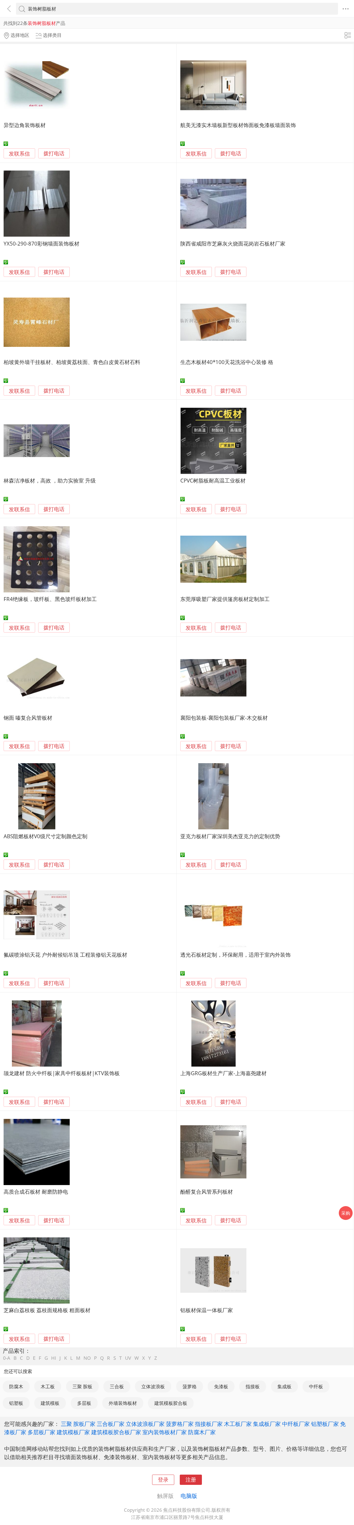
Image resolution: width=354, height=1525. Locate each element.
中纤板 (316, 1386)
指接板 (253, 1386)
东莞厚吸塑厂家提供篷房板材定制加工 (225, 598)
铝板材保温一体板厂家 (206, 1310)
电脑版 (189, 1496)
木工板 (48, 1386)
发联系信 (19, 153)
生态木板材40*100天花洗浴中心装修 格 (226, 361)
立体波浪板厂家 (145, 1424)
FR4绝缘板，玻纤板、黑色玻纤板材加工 (50, 598)
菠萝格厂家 (180, 1424)
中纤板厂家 (296, 1424)
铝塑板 (16, 1403)
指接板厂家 (209, 1424)
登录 (163, 1479)
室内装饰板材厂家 (164, 1432)
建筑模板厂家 (73, 1432)
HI (53, 1358)
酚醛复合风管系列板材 (206, 1191)
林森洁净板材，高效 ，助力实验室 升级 (50, 480)
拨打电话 (53, 153)
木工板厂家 (238, 1424)
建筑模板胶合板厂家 (116, 1432)
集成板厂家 (267, 1424)
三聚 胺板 (82, 1386)
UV (128, 1358)
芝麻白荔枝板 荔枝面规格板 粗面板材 (47, 1310)
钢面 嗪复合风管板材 (28, 717)
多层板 (84, 1403)
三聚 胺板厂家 (78, 1424)
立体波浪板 (153, 1386)
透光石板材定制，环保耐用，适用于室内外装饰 (235, 954)
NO (87, 1358)
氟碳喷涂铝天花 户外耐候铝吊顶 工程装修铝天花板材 (65, 954)
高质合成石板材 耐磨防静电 (36, 1191)
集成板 (284, 1386)
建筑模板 (50, 1403)
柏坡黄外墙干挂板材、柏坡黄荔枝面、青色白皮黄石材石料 (72, 361)
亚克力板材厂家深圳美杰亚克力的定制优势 (230, 836)
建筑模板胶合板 (170, 1403)
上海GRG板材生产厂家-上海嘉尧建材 (223, 1073)
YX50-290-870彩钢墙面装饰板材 (41, 243)
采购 (345, 1213)
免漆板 (221, 1386)
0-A (6, 1358)
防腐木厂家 (202, 1432)
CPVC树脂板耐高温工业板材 (213, 480)
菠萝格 (190, 1386)
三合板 (117, 1386)
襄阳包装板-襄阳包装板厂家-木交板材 (224, 717)
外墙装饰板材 (123, 1403)
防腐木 (16, 1386)
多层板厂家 (41, 1432)
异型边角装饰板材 (25, 125)
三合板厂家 (110, 1424)
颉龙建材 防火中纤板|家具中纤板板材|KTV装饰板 (62, 1073)
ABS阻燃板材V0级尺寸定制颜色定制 (45, 836)
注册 (191, 1479)
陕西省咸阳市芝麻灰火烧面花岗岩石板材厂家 (232, 243)
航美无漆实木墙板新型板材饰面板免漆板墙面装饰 (238, 125)
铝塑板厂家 (325, 1424)
